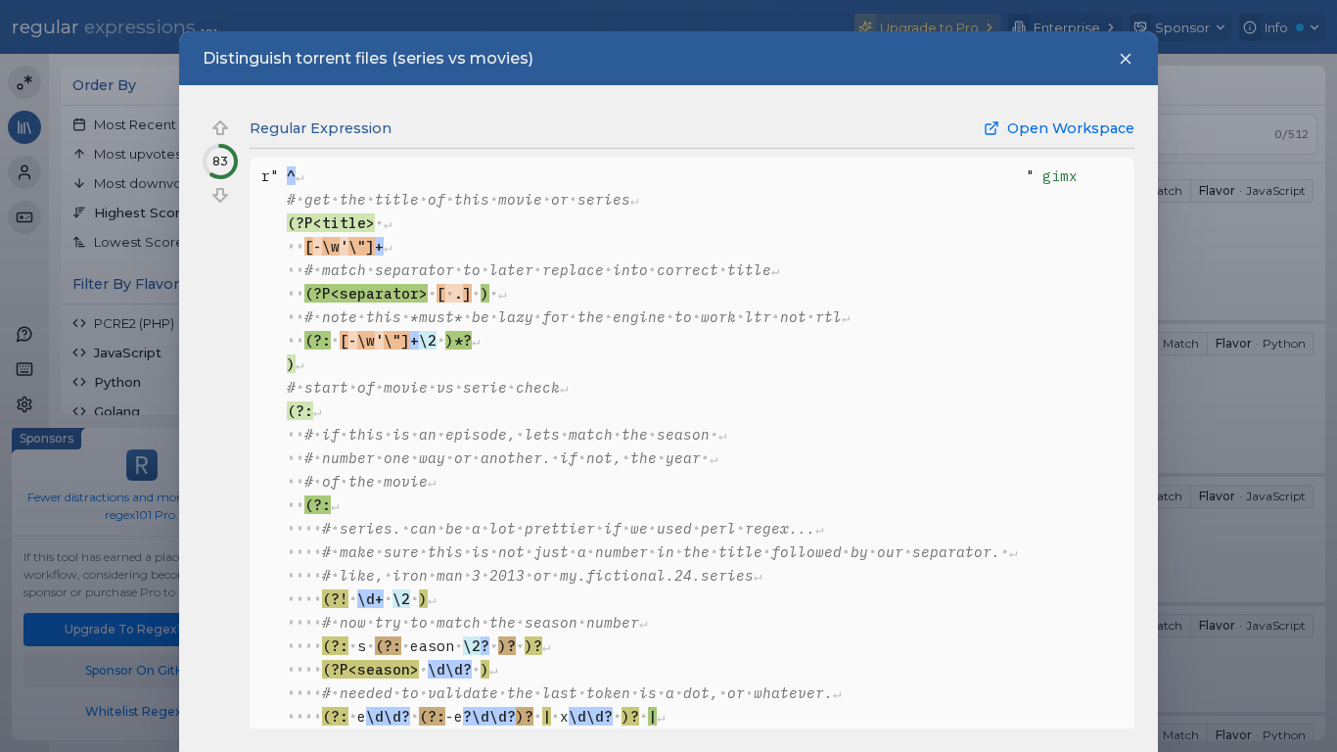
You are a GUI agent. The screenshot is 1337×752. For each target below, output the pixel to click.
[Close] (1125, 58)
